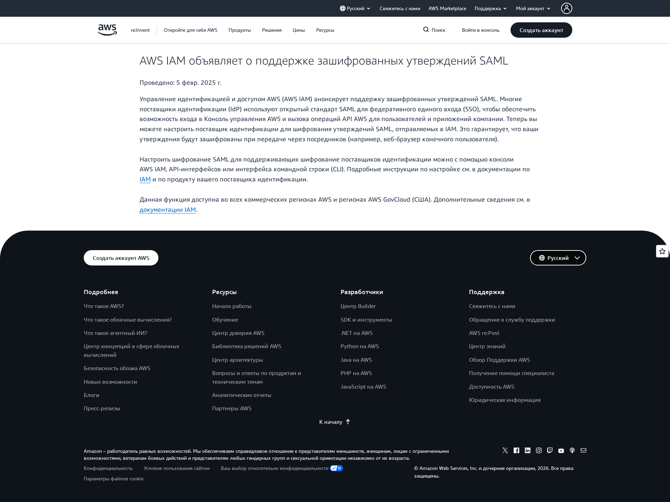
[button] (190, 30)
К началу (330, 421)
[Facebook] (516, 451)
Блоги (91, 394)
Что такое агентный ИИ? (115, 332)
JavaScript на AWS (363, 386)
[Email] (583, 451)
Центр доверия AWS (238, 332)
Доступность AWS (491, 386)
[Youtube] (561, 451)
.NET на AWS (357, 332)
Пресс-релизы (102, 408)
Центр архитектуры (237, 359)
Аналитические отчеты (241, 394)
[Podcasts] (572, 451)
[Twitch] (550, 451)
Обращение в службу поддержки (512, 319)
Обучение (225, 319)
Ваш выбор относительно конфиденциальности (274, 468)
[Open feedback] (662, 251)
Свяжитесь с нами (492, 305)
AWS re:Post (484, 332)
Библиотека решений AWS (246, 346)
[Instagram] (539, 451)
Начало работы (232, 305)
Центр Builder (358, 305)
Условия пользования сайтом (177, 468)
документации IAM (168, 209)
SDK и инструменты (366, 319)
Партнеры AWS (232, 408)
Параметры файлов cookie (113, 478)
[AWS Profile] (566, 8)
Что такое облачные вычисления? (128, 319)
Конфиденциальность (108, 468)
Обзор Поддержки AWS (499, 359)
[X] (505, 451)
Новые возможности (110, 381)
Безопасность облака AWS (117, 368)
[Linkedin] (527, 451)
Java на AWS (356, 359)
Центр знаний (487, 346)
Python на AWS (360, 346)
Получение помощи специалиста (511, 372)
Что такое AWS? (104, 305)
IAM (145, 179)
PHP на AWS (356, 372)
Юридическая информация (505, 399)
